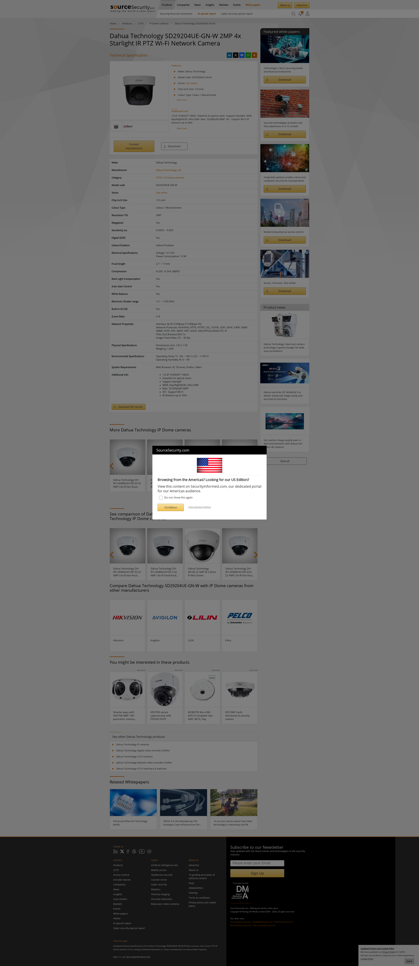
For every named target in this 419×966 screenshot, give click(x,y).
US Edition (170, 507)
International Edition (199, 507)
